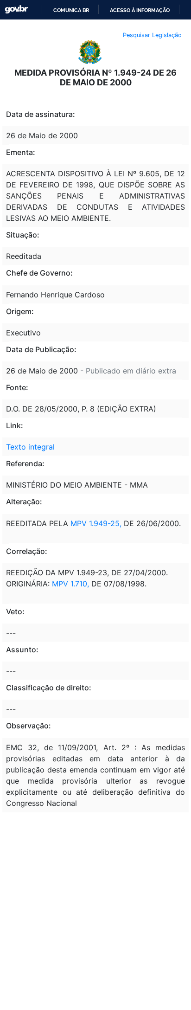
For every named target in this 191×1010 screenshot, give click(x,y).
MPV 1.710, (70, 583)
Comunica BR (71, 10)
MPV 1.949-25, (97, 523)
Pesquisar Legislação (152, 35)
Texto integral (30, 446)
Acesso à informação (140, 10)
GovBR (16, 9)
